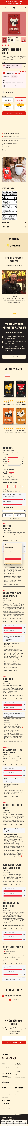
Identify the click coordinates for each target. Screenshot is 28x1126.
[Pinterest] (14, 1058)
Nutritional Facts (8, 188)
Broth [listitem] (7, 375)
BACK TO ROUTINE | (12, 2)
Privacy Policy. (14, 1033)
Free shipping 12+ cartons (14, 2)
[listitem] (14, 245)
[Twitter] (10, 1058)
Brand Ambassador (7, 1094)
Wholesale (5, 1097)
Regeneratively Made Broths (6, 1082)
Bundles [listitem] (14, 375)
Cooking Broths (6, 1073)
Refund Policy (13, 1119)
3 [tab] (15, 313)
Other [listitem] (20, 375)
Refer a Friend (6, 1100)
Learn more (14, 357)
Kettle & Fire (6, 1117)
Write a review (19, 45)
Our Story (18, 1067)
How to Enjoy (6, 227)
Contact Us (5, 1119)
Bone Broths (5, 1067)
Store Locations (6, 1108)
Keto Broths (5, 1070)
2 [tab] (14, 313)
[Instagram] (7, 1058)
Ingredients (6, 222)
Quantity (4, 96)
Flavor (3, 62)
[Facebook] (3, 1058)
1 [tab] (12, 313)
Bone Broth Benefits (18, 1071)
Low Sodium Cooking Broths (6, 1077)
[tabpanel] (14, 287)
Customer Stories (20, 1078)
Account (17, 1091)
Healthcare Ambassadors (6, 1104)
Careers (4, 1091)
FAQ (16, 1075)
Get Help (17, 1094)
